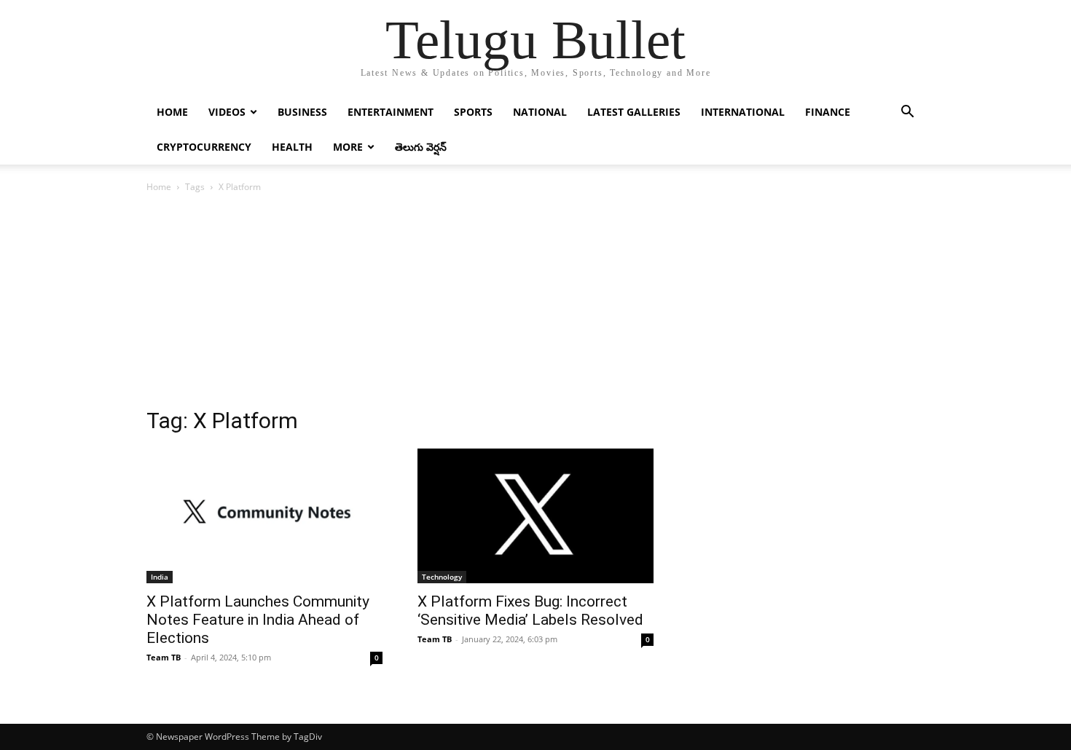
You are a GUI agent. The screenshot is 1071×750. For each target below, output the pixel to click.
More (348, 147)
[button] (907, 113)
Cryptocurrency (204, 147)
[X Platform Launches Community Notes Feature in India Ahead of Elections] (264, 516)
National (540, 112)
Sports (473, 112)
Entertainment (391, 112)
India (159, 577)
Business (302, 112)
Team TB (163, 657)
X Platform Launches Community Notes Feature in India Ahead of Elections (257, 620)
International (743, 112)
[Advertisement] (535, 304)
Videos (227, 112)
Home (172, 112)
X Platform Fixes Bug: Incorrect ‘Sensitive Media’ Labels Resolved (530, 610)
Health (292, 147)
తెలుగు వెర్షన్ (421, 147)
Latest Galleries (633, 112)
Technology (442, 577)
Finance (827, 112)
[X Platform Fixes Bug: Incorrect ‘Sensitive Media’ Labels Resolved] (535, 516)
